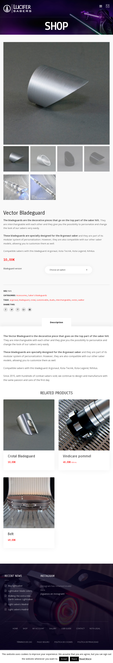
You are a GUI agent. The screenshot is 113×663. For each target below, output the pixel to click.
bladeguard (24, 300)
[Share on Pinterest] (17, 309)
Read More (85, 658)
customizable (42, 300)
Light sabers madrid (18, 609)
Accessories (21, 295)
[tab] (56, 322)
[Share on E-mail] (30, 309)
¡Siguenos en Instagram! (52, 593)
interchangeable (63, 300)
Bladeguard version (12, 268)
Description (56, 322)
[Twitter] (11, 309)
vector (74, 300)
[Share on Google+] (23, 309)
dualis (52, 300)
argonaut (14, 300)
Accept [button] (64, 659)
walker (81, 300)
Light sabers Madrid (18, 604)
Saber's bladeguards (37, 295)
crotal (32, 300)
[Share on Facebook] (5, 309)
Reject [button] (74, 659)
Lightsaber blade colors (20, 590)
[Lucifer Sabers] (17, 8)
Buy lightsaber (15, 585)
